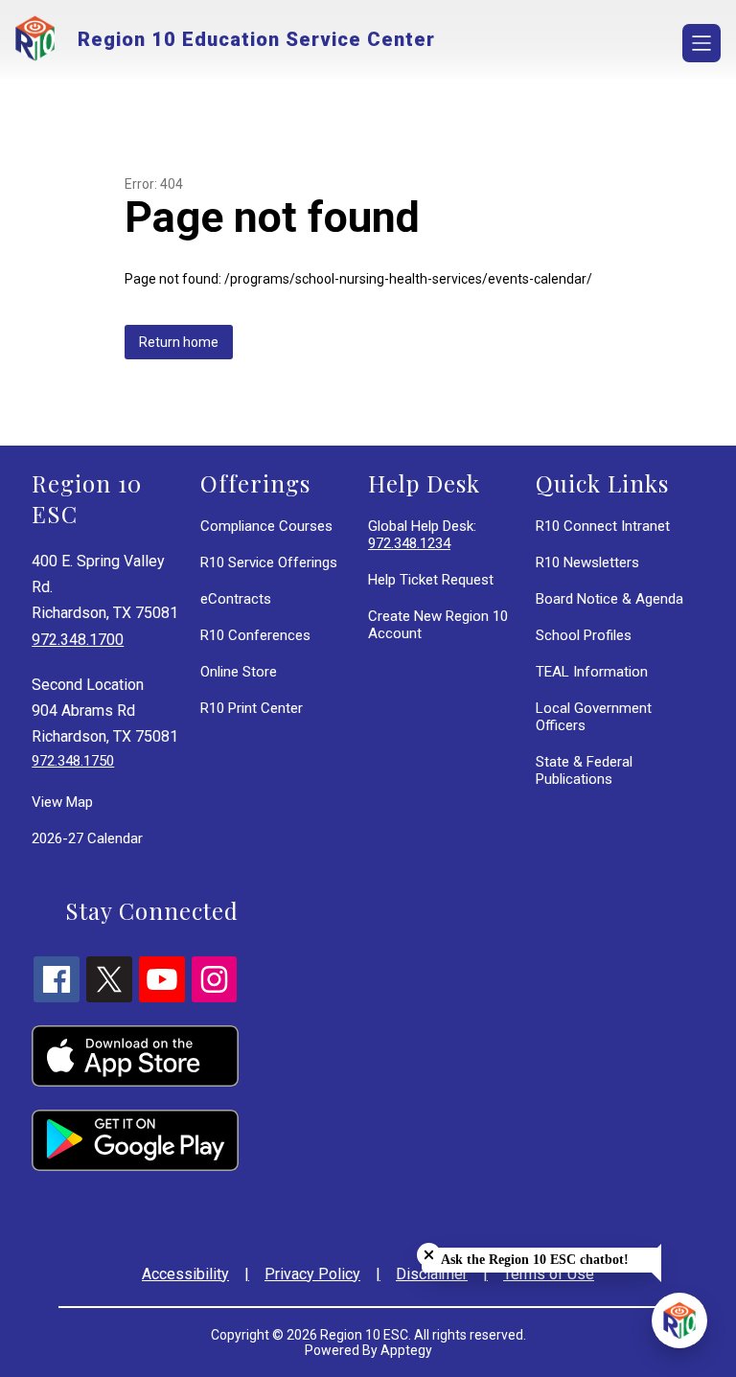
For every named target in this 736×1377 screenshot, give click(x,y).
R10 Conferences (255, 635)
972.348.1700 (78, 640)
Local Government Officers (594, 717)
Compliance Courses (266, 526)
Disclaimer (432, 1274)
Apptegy (406, 1350)
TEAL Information (592, 671)
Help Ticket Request (431, 579)
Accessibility (185, 1274)
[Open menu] (701, 43)
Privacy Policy (312, 1274)
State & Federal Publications (584, 770)
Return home (178, 342)
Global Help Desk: (422, 534)
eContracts (235, 599)
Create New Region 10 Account (438, 625)
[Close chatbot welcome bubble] (429, 1255)
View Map (62, 802)
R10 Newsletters (587, 562)
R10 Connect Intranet (603, 526)
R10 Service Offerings (268, 562)
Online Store (238, 671)
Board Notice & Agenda (609, 599)
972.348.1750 (73, 760)
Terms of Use (548, 1274)
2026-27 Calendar (87, 838)
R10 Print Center (251, 708)
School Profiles (584, 635)
